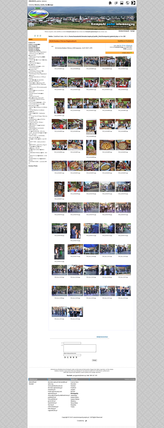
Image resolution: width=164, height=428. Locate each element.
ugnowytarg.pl (52, 393)
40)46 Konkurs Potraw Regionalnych (37, 52)
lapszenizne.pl (52, 403)
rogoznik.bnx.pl (52, 410)
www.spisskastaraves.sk (55, 386)
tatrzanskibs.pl (62, 382)
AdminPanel (32, 382)
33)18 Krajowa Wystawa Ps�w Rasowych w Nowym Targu (36, 71)
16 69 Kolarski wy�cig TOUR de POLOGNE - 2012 (37, 120)
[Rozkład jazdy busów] (121, 4)
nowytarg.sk (51, 389)
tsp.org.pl (51, 405)
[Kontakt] (132, 4)
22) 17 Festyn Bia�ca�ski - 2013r (37, 102)
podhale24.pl (52, 397)
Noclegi (132, 31)
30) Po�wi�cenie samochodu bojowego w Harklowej (36, 80)
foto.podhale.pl (52, 399)
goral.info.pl (51, 401)
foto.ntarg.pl (52, 408)
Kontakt (31, 384)
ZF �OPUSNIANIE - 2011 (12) (37, 131)
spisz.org (50, 384)
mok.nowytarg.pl (53, 407)
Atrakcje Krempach (124, 31)
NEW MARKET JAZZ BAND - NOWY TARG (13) (36, 129)
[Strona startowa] (109, 4)
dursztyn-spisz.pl (53, 382)
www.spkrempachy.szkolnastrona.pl (59, 395)
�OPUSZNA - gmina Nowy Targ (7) (38, 144)
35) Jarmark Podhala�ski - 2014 (36, 66)
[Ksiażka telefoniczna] (127, 4)
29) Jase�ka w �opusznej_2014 (37, 83)
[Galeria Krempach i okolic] (115, 4)
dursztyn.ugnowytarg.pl (55, 388)
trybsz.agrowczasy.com (55, 391)
